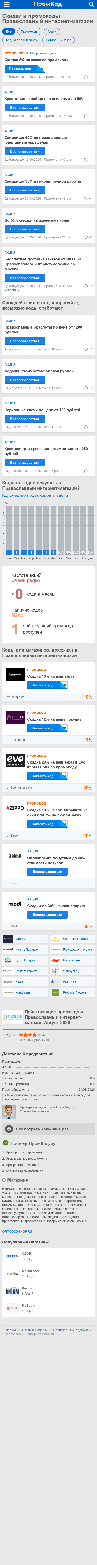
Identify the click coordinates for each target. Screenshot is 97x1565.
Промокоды (29, 31)
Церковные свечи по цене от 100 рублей (42, 410)
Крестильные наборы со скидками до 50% (44, 99)
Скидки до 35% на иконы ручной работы (43, 181)
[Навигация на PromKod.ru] (7, 4)
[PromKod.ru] (50, 4)
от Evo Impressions (20, 787)
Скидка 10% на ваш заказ (50, 676)
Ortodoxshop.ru (17, 1231)
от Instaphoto (15, 697)
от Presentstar (16, 739)
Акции (52, 31)
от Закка (12, 883)
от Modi (12, 926)
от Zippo (12, 835)
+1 (90, 77)
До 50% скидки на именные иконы (37, 220)
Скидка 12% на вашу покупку (54, 719)
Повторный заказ (58, 40)
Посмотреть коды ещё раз (42, 1129)
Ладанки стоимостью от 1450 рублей (39, 371)
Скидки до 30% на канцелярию (56, 906)
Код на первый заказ (21, 40)
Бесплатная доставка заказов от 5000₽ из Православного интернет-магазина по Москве (43, 264)
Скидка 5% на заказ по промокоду (36, 60)
